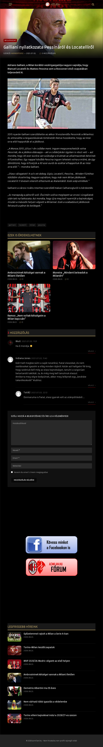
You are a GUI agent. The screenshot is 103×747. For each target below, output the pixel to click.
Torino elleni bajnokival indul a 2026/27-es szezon (50, 715)
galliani (12, 225)
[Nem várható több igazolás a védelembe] (14, 705)
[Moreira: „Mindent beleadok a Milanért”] (74, 255)
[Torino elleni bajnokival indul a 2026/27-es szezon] (14, 718)
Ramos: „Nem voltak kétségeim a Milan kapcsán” (27, 317)
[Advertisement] (51, 512)
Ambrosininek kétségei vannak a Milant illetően (26, 274)
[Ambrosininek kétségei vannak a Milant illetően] (29, 255)
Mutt (18, 341)
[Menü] (10, 4)
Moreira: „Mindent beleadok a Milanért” (70, 274)
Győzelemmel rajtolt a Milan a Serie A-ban (46, 633)
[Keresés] (92, 4)
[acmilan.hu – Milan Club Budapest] (52, 4)
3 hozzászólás (49, 53)
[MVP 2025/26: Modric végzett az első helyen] (14, 664)
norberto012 (17, 53)
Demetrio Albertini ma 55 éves (40, 688)
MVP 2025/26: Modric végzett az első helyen (47, 661)
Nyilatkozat (10, 40)
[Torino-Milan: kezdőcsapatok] (14, 650)
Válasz (91, 351)
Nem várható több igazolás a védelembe (45, 701)
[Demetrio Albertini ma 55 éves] (14, 691)
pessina (41, 225)
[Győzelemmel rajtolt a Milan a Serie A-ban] (14, 637)
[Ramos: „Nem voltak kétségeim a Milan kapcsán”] (29, 298)
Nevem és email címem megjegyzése (31, 472)
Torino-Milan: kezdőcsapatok (39, 647)
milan (32, 225)
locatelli (23, 225)
